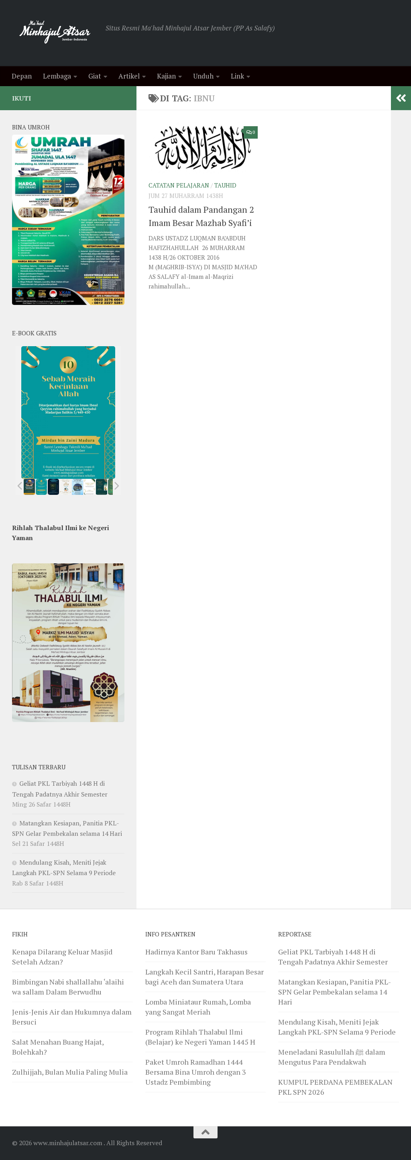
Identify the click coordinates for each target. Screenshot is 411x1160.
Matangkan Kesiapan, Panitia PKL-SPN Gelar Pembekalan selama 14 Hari (334, 992)
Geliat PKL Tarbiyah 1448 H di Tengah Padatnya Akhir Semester (333, 956)
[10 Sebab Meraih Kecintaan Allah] (41, 487)
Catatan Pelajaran (179, 185)
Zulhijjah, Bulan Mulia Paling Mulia (70, 1072)
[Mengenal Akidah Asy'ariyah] (102, 487)
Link (237, 76)
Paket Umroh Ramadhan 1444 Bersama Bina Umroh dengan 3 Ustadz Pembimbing (195, 1072)
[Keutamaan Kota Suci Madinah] (77, 487)
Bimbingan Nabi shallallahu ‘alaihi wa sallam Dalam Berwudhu (68, 987)
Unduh (203, 76)
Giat (94, 76)
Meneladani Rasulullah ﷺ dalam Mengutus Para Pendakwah (331, 1057)
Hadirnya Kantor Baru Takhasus (196, 951)
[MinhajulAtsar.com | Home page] (55, 33)
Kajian (166, 76)
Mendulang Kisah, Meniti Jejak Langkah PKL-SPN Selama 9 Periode (337, 1027)
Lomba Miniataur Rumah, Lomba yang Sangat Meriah (198, 1007)
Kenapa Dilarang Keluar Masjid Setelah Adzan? (62, 956)
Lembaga (57, 76)
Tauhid (225, 185)
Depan (22, 76)
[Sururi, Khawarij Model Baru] (53, 487)
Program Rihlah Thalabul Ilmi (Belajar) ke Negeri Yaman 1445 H (200, 1037)
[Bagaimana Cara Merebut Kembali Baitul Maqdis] (29, 487)
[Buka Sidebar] (401, 98)
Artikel (129, 76)
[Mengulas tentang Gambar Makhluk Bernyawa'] (89, 487)
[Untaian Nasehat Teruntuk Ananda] (65, 487)
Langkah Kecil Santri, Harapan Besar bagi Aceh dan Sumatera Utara (204, 977)
